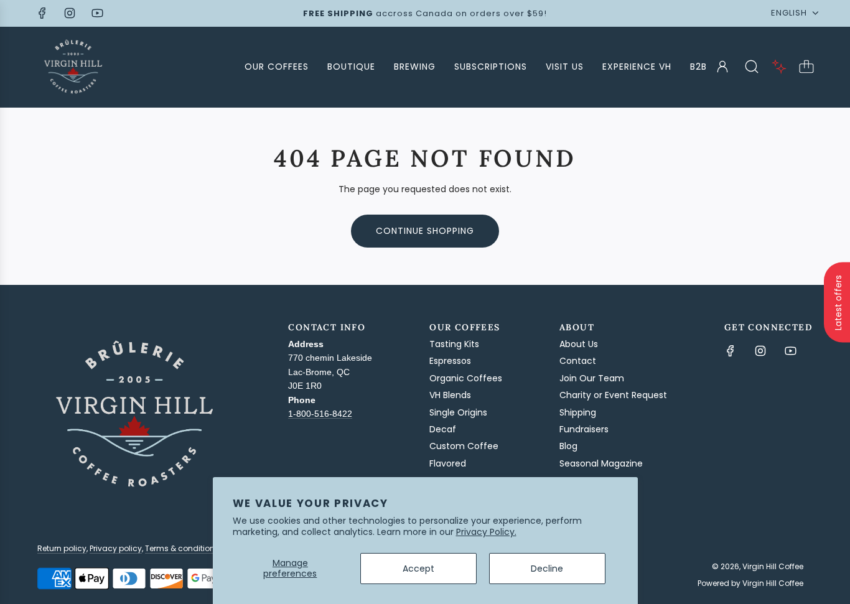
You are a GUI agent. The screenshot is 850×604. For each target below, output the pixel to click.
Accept (418, 568)
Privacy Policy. (486, 532)
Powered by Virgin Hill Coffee (750, 583)
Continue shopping (425, 231)
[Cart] (806, 66)
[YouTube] (97, 13)
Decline (547, 568)
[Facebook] (42, 13)
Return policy (61, 548)
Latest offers (838, 302)
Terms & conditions (182, 548)
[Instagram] (69, 13)
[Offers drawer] (779, 66)
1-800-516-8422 (320, 414)
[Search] (751, 66)
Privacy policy (116, 548)
